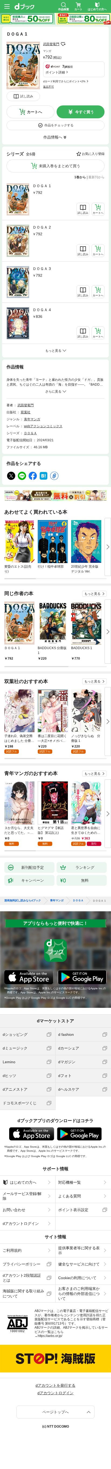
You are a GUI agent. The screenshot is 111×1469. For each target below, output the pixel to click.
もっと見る (92, 594)
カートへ (34, 112)
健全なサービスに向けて (79, 1264)
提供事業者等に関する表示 (79, 1250)
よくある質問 (69, 1196)
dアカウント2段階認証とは (22, 1277)
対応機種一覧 (69, 1182)
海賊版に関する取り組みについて (23, 1293)
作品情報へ (52, 137)
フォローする (63, 44)
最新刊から (96, 177)
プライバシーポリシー (21, 1264)
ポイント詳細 (55, 72)
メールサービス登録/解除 (22, 1196)
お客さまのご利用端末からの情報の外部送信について (79, 1293)
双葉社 (25, 412)
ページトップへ (55, 1412)
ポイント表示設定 (73, 1210)
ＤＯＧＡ (30, 433)
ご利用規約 (12, 1250)
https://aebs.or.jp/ (50, 1336)
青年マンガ (32, 419)
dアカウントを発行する (55, 1385)
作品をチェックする (59, 125)
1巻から (80, 177)
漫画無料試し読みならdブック (22, 900)
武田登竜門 (51, 44)
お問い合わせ (14, 1210)
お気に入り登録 (93, 154)
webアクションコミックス (43, 426)
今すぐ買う (84, 112)
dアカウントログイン (21, 1223)
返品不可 (48, 86)
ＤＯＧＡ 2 (42, 227)
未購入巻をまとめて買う (59, 166)
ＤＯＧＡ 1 (42, 186)
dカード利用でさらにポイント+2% (64, 81)
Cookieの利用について (77, 1278)
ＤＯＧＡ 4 (42, 310)
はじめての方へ (23, 1182)
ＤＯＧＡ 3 (42, 268)
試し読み (26, 96)
